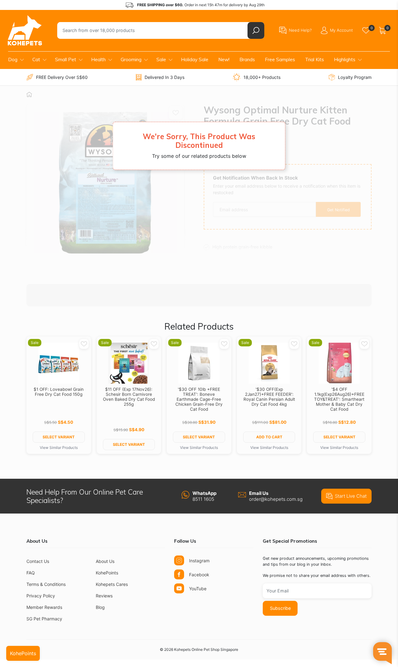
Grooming (131, 59)
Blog (100, 607)
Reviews (104, 595)
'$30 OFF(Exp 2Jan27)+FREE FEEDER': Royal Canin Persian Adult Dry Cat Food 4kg (269, 397)
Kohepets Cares (112, 584)
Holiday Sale (194, 59)
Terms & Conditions (46, 584)
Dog (12, 59)
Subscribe (280, 608)
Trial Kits (314, 59)
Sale (161, 59)
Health (98, 59)
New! (223, 59)
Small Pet (65, 59)
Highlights (344, 59)
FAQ (30, 572)
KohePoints (107, 572)
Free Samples (280, 59)
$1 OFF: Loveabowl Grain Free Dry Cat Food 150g (59, 392)
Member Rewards (44, 607)
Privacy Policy (40, 595)
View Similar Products (59, 447)
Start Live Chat (351, 496)
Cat (36, 59)
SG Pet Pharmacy (44, 618)
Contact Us (37, 561)
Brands (247, 59)
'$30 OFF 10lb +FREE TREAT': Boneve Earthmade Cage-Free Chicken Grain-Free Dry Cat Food (199, 399)
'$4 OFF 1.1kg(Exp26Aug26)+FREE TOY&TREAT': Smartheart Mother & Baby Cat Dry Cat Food (339, 399)
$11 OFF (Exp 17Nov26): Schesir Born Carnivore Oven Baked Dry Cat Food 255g (129, 397)
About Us (105, 561)
